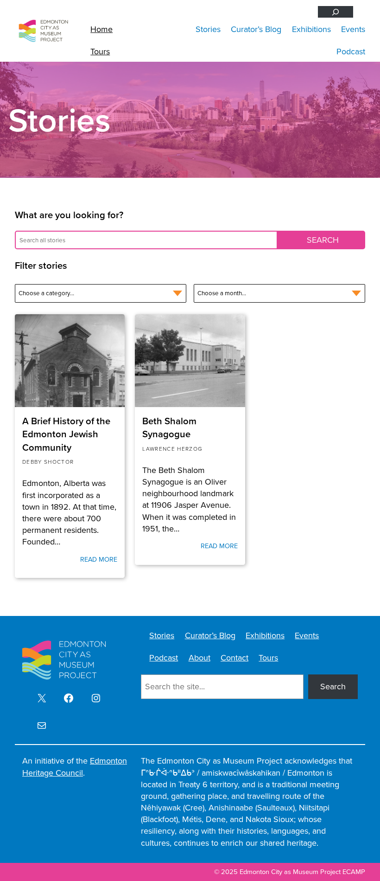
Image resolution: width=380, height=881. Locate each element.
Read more (98, 559)
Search (333, 686)
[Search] (335, 12)
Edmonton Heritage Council (74, 766)
